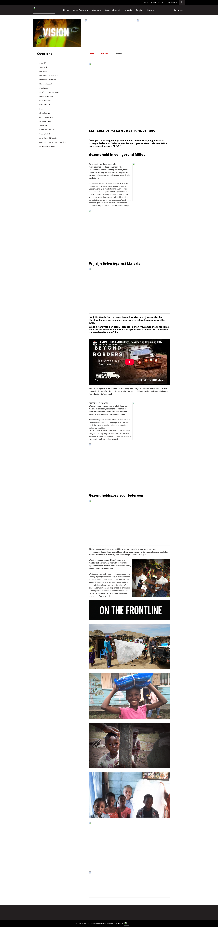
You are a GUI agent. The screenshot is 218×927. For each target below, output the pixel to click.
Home (91, 54)
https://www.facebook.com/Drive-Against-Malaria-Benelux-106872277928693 (158, 912)
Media (153, 2)
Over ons (104, 54)
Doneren (178, 10)
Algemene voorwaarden (96, 923)
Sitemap (110, 923)
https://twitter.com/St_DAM (169, 912)
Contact (161, 2)
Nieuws (146, 2)
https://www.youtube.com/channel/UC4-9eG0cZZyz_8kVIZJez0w (180, 912)
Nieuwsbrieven (171, 2)
